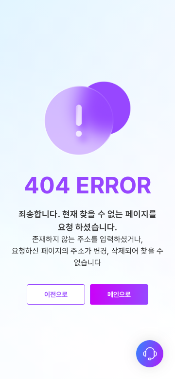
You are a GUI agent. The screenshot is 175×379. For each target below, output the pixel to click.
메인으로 (119, 294)
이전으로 (56, 294)
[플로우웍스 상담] (149, 353)
